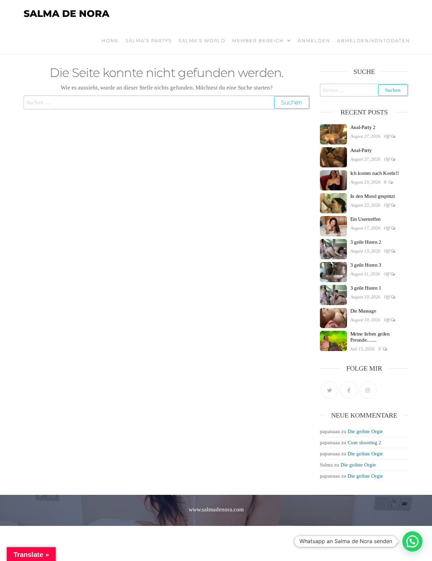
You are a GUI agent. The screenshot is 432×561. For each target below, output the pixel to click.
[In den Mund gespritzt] (333, 202)
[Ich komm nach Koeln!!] (333, 179)
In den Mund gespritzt (372, 196)
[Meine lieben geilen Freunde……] (333, 340)
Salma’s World (202, 40)
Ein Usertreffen (365, 219)
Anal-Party (361, 150)
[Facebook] (348, 390)
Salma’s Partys (149, 40)
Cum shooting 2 (364, 442)
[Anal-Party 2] (333, 133)
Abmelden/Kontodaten (373, 40)
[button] (412, 541)
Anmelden (314, 40)
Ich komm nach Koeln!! (374, 173)
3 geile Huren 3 (366, 265)
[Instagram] (368, 390)
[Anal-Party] (333, 156)
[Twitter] (329, 390)
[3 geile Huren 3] (333, 271)
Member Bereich (258, 40)
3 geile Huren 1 (366, 288)
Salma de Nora (66, 13)
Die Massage (363, 311)
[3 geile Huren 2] (333, 248)
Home (110, 40)
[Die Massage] (333, 317)
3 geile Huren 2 (366, 242)
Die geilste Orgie (365, 431)
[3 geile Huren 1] (333, 294)
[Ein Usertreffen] (333, 225)
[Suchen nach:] (167, 102)
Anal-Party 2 (363, 127)
